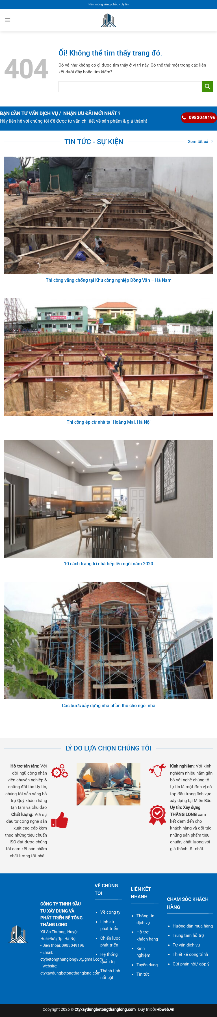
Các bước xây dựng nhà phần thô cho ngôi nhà (108, 705)
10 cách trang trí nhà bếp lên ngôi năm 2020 (108, 563)
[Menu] (7, 20)
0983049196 (73, 945)
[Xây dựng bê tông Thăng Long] (108, 20)
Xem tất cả (198, 141)
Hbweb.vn (165, 1009)
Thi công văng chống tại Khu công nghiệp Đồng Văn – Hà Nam (109, 280)
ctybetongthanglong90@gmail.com (71, 959)
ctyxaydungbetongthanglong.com (70, 973)
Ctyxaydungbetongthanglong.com (105, 1009)
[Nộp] (207, 86)
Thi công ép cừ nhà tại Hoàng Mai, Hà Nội (109, 422)
